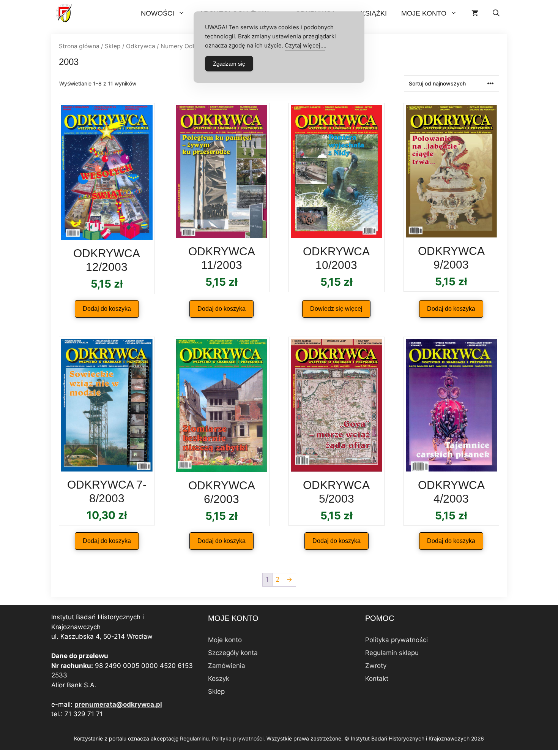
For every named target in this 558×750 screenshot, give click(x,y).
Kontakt (376, 678)
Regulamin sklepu (392, 653)
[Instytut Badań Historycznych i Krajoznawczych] (64, 13)
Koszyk (218, 678)
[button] (496, 13)
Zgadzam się (229, 63)
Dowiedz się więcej (336, 308)
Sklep (113, 46)
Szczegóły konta (233, 653)
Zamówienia (226, 665)
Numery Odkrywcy (187, 46)
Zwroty (375, 665)
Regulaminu (194, 738)
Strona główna (79, 46)
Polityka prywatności (396, 640)
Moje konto (423, 13)
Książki (374, 13)
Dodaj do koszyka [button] (107, 308)
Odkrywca (140, 46)
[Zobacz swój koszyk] (474, 13)
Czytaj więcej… (305, 45)
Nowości (157, 13)
